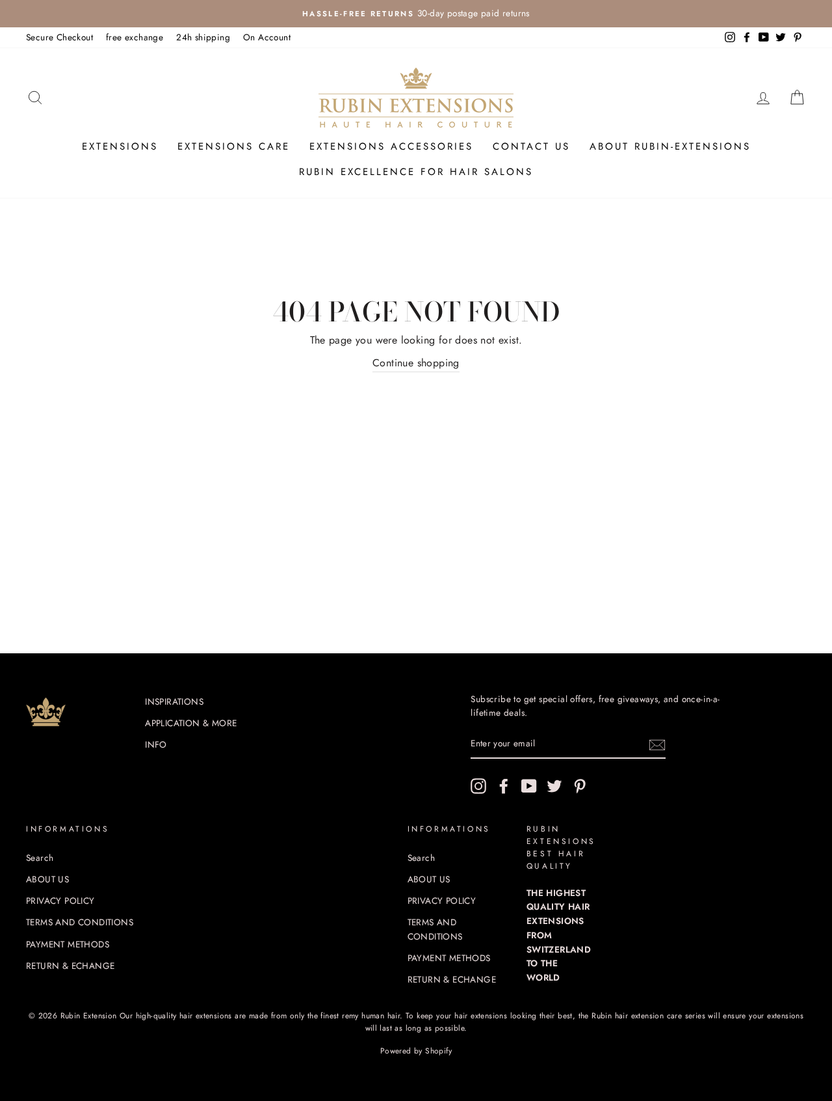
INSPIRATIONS (174, 701)
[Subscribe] (657, 744)
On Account (267, 37)
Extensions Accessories (391, 146)
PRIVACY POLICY (60, 900)
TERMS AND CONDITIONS (79, 922)
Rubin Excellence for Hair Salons (416, 172)
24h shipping (203, 37)
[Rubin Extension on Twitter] (554, 786)
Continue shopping (416, 362)
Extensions (120, 146)
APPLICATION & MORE (191, 722)
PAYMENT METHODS (67, 944)
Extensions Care (233, 146)
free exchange (134, 37)
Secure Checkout (59, 37)
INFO (156, 744)
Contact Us (531, 146)
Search (39, 857)
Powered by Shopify (416, 1051)
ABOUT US (47, 879)
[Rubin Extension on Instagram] (478, 786)
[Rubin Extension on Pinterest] (580, 786)
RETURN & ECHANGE (70, 965)
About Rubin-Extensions (670, 146)
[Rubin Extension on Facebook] (504, 786)
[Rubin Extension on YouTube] (529, 786)
